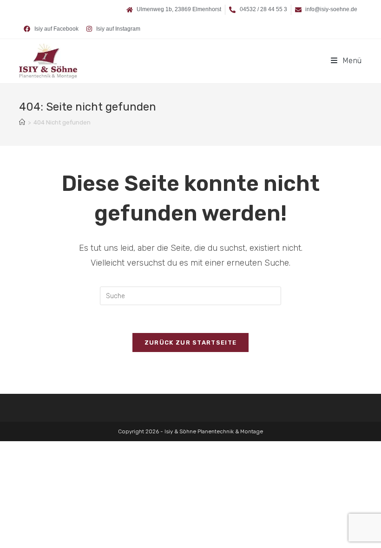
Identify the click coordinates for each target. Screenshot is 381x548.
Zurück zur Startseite (190, 342)
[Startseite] (22, 122)
